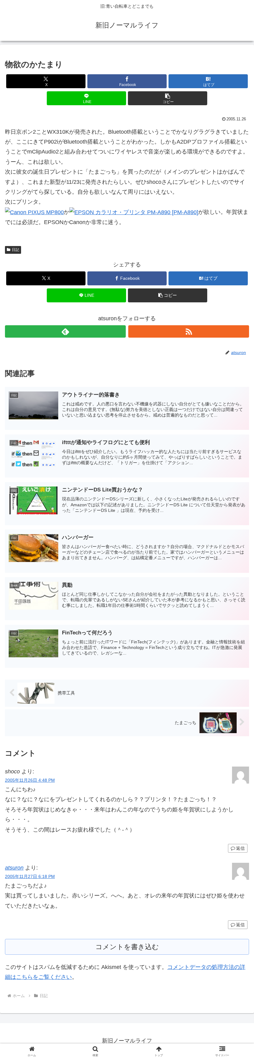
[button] (167, 98)
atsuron (14, 868)
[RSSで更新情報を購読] (188, 331)
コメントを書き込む (127, 947)
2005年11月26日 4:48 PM (30, 780)
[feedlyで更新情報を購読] (65, 331)
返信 (240, 848)
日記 (15, 250)
